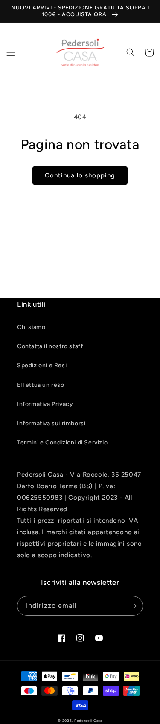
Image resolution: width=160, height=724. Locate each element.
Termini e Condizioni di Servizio (62, 442)
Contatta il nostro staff (50, 346)
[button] (10, 52)
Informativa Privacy (45, 404)
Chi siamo (31, 327)
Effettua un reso (40, 385)
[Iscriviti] (133, 606)
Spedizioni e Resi (42, 365)
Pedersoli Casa (88, 720)
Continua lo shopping (80, 175)
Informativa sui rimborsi (51, 423)
